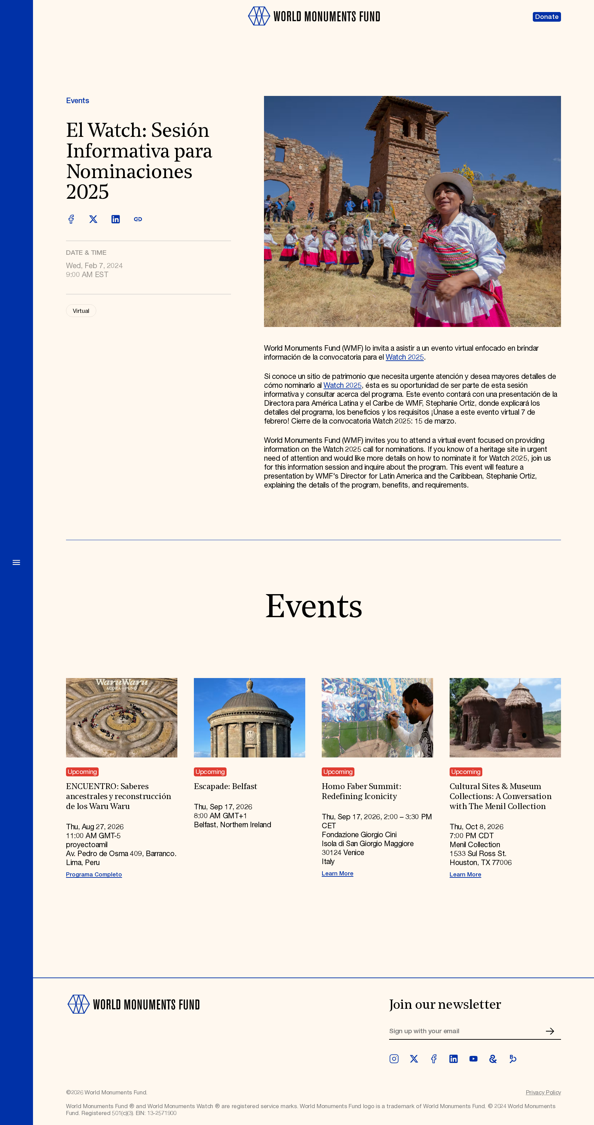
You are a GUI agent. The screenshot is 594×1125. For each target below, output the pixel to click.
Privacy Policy (543, 1092)
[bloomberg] (513, 1059)
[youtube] (473, 1059)
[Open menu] (16, 562)
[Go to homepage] (313, 30)
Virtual (81, 311)
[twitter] (414, 1059)
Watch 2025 (405, 357)
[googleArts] (493, 1059)
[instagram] (394, 1059)
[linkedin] (454, 1059)
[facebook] (434, 1059)
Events (77, 101)
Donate (547, 17)
